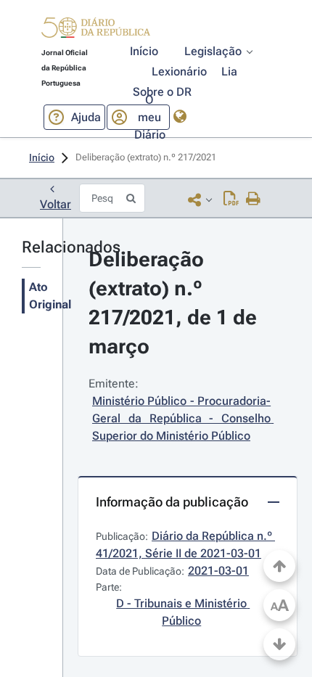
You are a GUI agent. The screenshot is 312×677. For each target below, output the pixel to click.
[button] (95, 29)
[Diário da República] (95, 30)
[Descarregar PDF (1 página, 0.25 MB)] (231, 199)
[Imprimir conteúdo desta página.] (253, 199)
